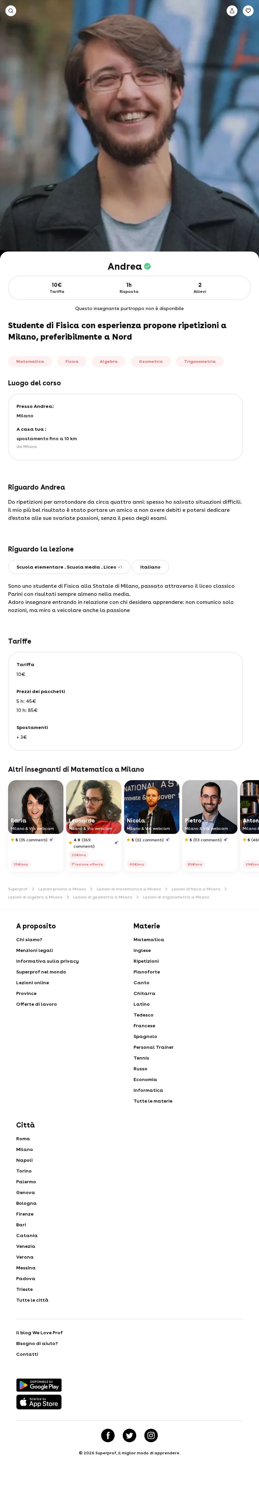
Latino (142, 1004)
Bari (21, 1224)
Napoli (24, 1160)
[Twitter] (129, 1435)
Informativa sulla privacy (47, 961)
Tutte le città (32, 1300)
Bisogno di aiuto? (37, 1343)
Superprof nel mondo (41, 971)
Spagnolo (145, 1036)
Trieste (24, 1289)
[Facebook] (108, 1435)
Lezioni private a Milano (62, 889)
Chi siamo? (29, 939)
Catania (27, 1235)
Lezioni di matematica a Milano (129, 889)
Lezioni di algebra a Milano (35, 897)
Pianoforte (147, 971)
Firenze (24, 1214)
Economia (145, 1079)
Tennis (141, 1058)
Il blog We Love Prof (39, 1332)
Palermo (26, 1181)
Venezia (25, 1246)
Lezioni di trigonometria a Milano (176, 897)
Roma (23, 1138)
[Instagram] (151, 1435)
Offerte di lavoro (36, 1004)
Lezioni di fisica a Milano (196, 889)
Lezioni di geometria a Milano (102, 897)
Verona (25, 1257)
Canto (141, 982)
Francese (144, 1025)
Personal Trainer (154, 1047)
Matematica (149, 939)
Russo (140, 1068)
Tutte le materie (153, 1101)
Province (26, 993)
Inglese (142, 950)
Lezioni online (32, 982)
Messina (26, 1267)
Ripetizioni (146, 961)
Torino (24, 1171)
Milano (24, 1149)
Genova (25, 1192)
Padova (25, 1278)
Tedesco (143, 1015)
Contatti (27, 1354)
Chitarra (144, 993)
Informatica (148, 1090)
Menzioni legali (34, 950)
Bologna (26, 1203)
